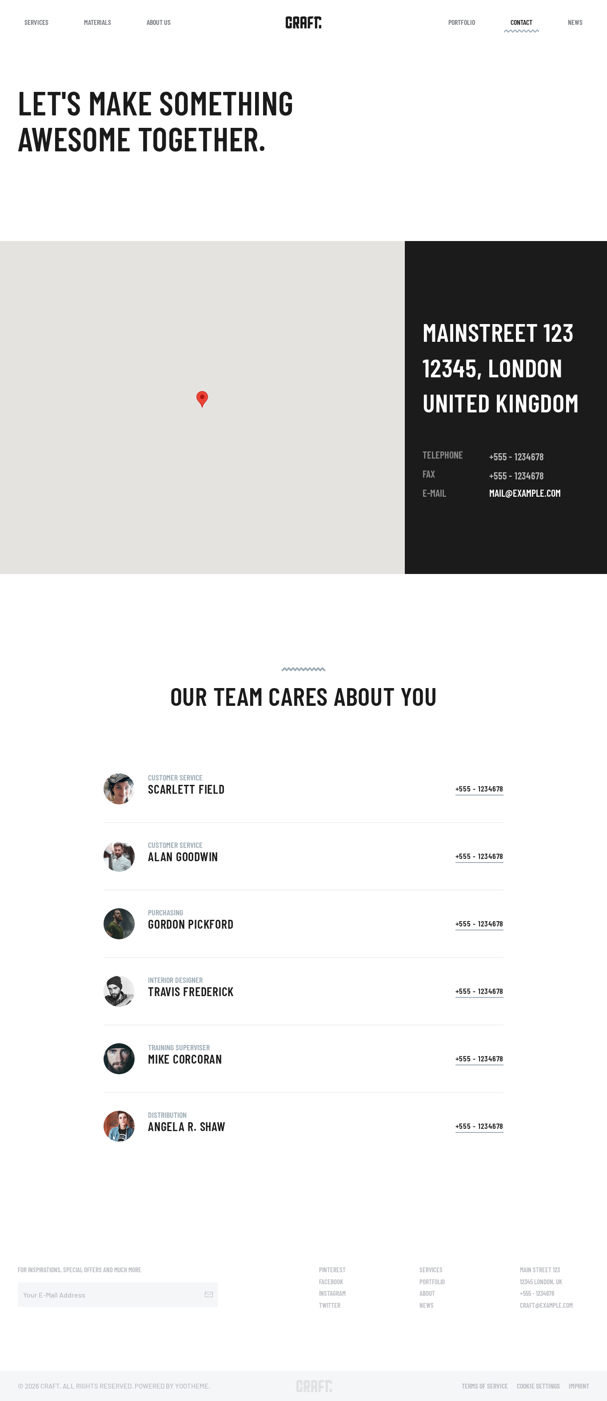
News (575, 22)
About (427, 1293)
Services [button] (36, 22)
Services (431, 1270)
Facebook (331, 1282)
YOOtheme (191, 1386)
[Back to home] (303, 22)
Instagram (332, 1293)
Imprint (579, 1385)
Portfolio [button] (461, 22)
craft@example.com (546, 1305)
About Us (159, 22)
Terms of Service (485, 1385)
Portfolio (432, 1282)
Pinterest (332, 1270)
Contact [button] (521, 22)
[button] (202, 399)
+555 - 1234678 (517, 456)
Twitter (329, 1305)
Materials (97, 22)
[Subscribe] (209, 1294)
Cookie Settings (538, 1385)
